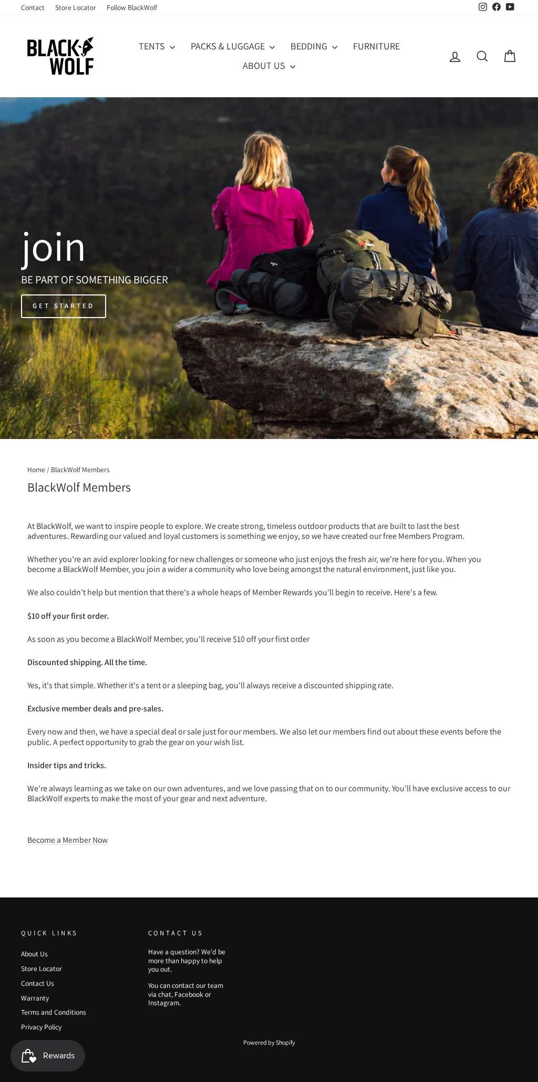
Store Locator (75, 7)
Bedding (310, 46)
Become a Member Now (67, 839)
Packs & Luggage (229, 46)
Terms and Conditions (53, 1012)
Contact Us (37, 983)
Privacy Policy (41, 1027)
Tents (153, 46)
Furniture (376, 46)
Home (36, 469)
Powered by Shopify (269, 1042)
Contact (33, 7)
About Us (265, 65)
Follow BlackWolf (132, 7)
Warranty (35, 998)
